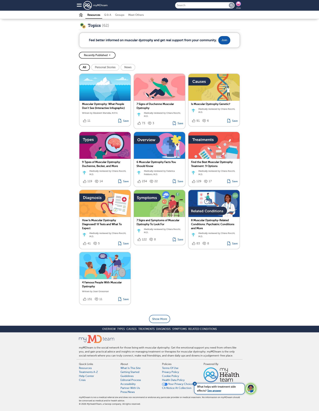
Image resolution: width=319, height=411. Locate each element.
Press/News (127, 392)
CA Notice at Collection (177, 388)
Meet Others (136, 14)
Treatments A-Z (88, 372)
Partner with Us (130, 388)
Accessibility (128, 384)
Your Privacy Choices (180, 384)
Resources (93, 14)
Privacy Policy (170, 372)
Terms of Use (170, 368)
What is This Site (130, 368)
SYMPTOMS (179, 329)
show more (159, 319)
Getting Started (129, 372)
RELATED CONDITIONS (202, 329)
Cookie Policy (170, 376)
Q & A (107, 14)
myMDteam (100, 5)
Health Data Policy (173, 380)
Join (238, 8)
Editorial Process (130, 380)
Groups (119, 14)
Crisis (82, 380)
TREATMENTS (146, 329)
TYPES (121, 329)
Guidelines (127, 376)
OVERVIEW (109, 329)
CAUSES (131, 329)
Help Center (86, 376)
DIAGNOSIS (163, 329)
